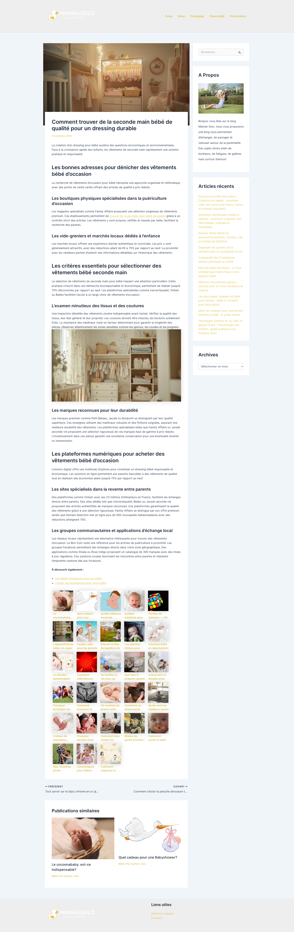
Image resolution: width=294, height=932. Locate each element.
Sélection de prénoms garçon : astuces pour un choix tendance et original (220, 286)
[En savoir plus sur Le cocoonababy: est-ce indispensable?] (83, 838)
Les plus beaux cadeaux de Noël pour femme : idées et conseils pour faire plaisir (219, 300)
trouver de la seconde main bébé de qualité (138, 216)
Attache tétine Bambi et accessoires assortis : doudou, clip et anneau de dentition (220, 237)
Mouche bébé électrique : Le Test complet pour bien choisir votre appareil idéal (219, 272)
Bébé (181, 16)
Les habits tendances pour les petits (78, 578)
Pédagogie (197, 16)
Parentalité (217, 16)
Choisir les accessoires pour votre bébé (80, 583)
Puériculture (238, 16)
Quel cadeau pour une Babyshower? (148, 857)
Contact (156, 918)
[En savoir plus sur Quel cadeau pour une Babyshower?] (150, 834)
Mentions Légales (162, 913)
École (169, 16)
